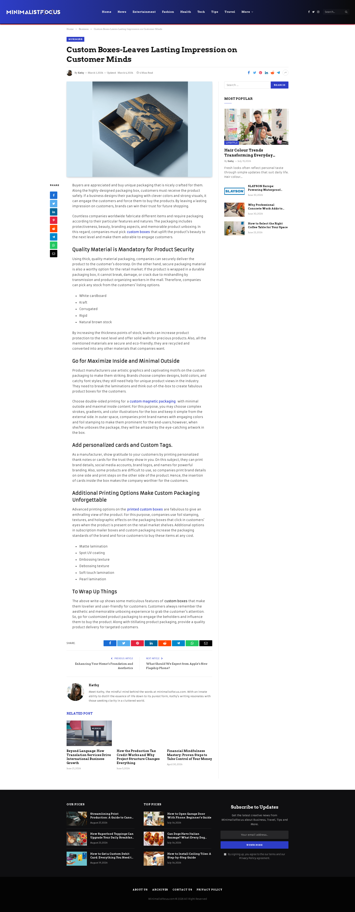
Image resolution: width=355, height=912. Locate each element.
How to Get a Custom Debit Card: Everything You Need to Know (111, 855)
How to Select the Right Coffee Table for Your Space (268, 225)
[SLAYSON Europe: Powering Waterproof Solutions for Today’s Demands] (234, 191)
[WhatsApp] (53, 245)
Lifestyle (231, 143)
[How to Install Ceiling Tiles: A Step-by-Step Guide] (154, 859)
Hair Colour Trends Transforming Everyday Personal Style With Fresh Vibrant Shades (250, 153)
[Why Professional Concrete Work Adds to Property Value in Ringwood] (234, 210)
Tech (201, 12)
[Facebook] (53, 195)
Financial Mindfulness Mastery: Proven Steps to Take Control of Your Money (189, 755)
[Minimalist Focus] (33, 12)
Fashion (168, 12)
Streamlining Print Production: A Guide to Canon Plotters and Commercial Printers (112, 815)
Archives (160, 889)
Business (75, 39)
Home (106, 12)
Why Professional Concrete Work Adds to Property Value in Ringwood (265, 206)
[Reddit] (53, 228)
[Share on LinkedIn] (266, 73)
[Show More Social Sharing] (285, 73)
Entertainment (144, 12)
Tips (214, 12)
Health (185, 12)
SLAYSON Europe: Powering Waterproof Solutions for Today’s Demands (264, 188)
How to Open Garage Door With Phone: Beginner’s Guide (189, 815)
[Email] (53, 253)
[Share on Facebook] (248, 73)
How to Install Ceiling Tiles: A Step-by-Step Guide (189, 855)
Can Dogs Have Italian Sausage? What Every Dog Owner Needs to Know (186, 835)
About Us (140, 889)
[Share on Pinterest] (260, 73)
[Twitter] (53, 203)
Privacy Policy (247, 858)
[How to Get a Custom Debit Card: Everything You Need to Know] (77, 859)
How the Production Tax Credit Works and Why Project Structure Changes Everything (138, 757)
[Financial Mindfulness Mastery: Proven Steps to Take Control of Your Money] (189, 733)
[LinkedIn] (53, 212)
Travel (229, 12)
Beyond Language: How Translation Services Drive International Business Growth (89, 757)
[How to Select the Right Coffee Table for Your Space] (234, 228)
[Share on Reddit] (272, 73)
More (245, 12)
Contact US (182, 889)
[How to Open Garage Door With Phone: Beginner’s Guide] (154, 819)
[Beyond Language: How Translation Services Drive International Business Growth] (89, 733)
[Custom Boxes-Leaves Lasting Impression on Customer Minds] (139, 129)
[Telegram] (53, 237)
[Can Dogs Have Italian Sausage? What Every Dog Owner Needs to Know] (154, 839)
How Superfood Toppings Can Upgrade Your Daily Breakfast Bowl (111, 835)
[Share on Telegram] (278, 73)
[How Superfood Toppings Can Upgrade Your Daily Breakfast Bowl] (77, 839)
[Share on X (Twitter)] (254, 73)
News (122, 12)
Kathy (81, 72)
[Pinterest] (53, 220)
